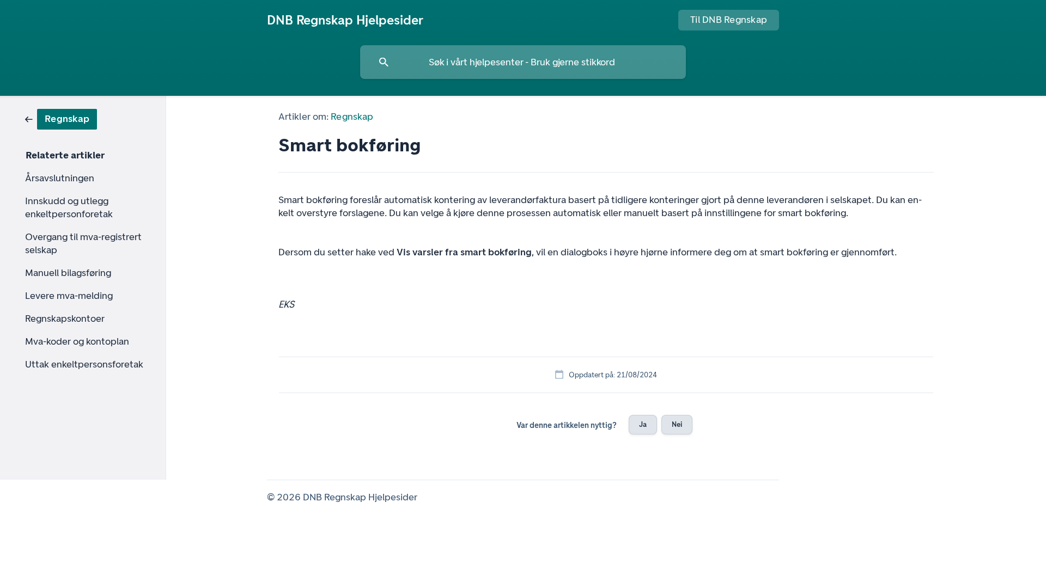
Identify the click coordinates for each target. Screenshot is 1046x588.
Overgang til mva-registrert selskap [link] (83, 243)
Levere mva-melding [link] (69, 296)
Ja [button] (643, 424)
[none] (345, 20)
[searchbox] (523, 62)
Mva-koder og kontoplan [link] (77, 341)
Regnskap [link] (352, 116)
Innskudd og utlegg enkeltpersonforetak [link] (69, 207)
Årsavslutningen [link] (59, 178)
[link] (61, 118)
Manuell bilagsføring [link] (68, 273)
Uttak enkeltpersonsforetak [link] (84, 364)
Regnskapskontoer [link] (65, 318)
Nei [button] (677, 424)
